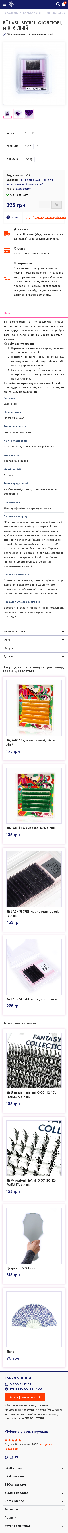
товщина (12, 146)
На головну (10, 13)
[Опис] (8, 217)
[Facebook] (6, 1457)
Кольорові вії (32, 13)
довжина (12, 159)
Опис (14, 217)
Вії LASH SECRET (31, 180)
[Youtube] (16, 1457)
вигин (10, 133)
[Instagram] (11, 1457)
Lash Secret (23, 188)
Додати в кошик (56, 205)
